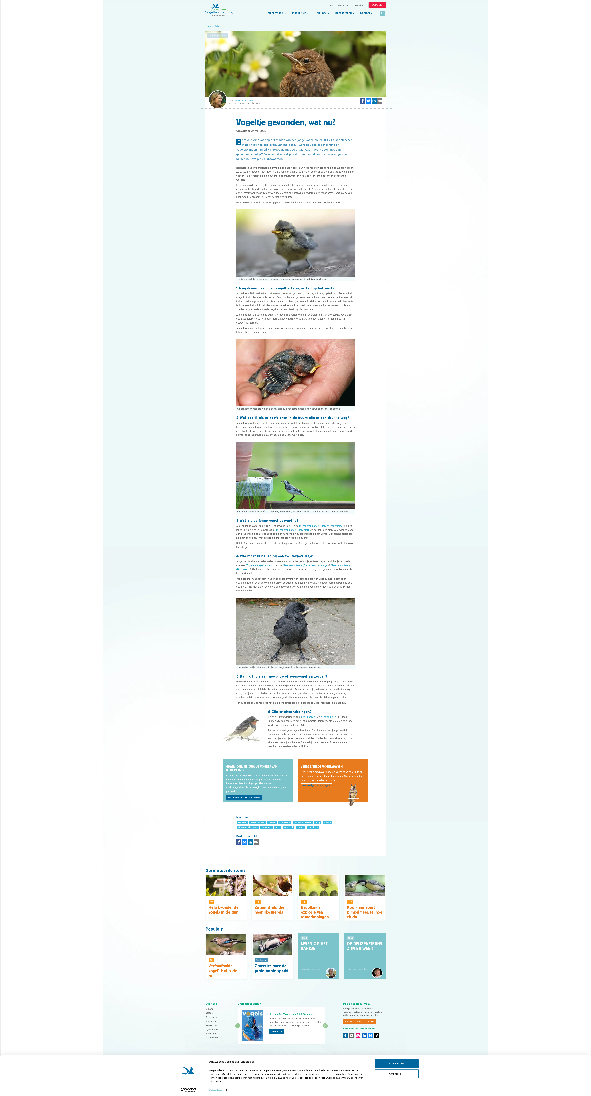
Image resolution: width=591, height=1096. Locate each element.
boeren (311, 717)
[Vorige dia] (237, 1035)
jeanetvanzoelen (302, 822)
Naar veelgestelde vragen (315, 785)
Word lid (276, 1031)
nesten (271, 822)
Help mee (321, 12)
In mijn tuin (299, 12)
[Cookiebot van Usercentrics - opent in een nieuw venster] (188, 1090)
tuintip (327, 822)
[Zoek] (383, 13)
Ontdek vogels (274, 12)
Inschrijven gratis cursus (244, 797)
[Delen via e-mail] (379, 101)
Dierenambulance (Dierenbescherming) (321, 526)
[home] (219, 9)
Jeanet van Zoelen (243, 100)
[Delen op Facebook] (362, 101)
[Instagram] (358, 1035)
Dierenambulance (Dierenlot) (292, 530)
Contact (365, 12)
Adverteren (211, 1033)
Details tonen (216, 1090)
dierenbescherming (248, 827)
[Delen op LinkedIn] (374, 101)
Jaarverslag (211, 1025)
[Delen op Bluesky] (368, 101)
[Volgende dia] (325, 1035)
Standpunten (212, 1037)
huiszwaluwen (328, 717)
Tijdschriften (211, 1029)
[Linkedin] (364, 1035)
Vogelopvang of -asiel (258, 565)
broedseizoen (257, 822)
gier (302, 717)
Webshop (359, 5)
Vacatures (210, 1021)
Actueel (219, 26)
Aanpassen (395, 1073)
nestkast (288, 827)
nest (277, 827)
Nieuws (209, 1009)
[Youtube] (351, 1035)
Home (208, 26)
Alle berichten (218, 35)
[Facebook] (345, 1035)
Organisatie (211, 1017)
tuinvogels (284, 822)
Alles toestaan (396, 1063)
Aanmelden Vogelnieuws (359, 1021)
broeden (242, 822)
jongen (300, 827)
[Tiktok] (376, 1035)
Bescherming (343, 12)
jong (318, 822)
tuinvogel (266, 827)
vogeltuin (313, 827)
